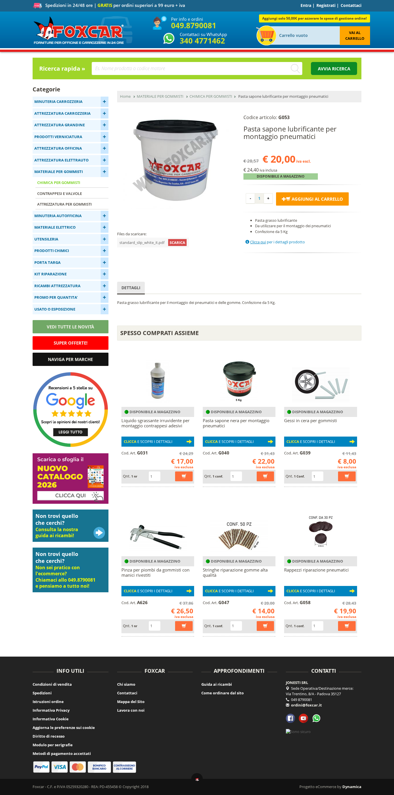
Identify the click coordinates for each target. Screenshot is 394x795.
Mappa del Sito (131, 701)
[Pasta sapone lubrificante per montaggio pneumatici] (176, 160)
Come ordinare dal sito (222, 693)
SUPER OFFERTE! (70, 343)
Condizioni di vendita (52, 684)
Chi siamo (126, 684)
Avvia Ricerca (334, 69)
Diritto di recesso (49, 736)
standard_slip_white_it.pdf (152, 242)
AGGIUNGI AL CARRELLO (316, 199)
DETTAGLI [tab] (130, 287)
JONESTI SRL (297, 682)
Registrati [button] (325, 5)
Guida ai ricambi (216, 684)
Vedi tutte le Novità (70, 327)
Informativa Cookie (51, 718)
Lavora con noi (131, 710)
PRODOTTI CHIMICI (51, 250)
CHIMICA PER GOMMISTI (58, 182)
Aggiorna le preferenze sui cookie (64, 727)
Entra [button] (306, 5)
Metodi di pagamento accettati (62, 753)
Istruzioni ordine (48, 701)
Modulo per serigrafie (53, 744)
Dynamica (351, 786)
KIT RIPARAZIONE (50, 274)
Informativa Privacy (51, 710)
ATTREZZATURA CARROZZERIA (62, 113)
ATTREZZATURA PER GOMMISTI (64, 204)
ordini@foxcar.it (306, 705)
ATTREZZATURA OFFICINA (58, 148)
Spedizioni (42, 693)
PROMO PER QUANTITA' (56, 297)
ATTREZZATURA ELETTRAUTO (61, 160)
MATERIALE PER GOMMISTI (58, 171)
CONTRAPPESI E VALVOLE (59, 193)
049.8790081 (193, 25)
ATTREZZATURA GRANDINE (59, 124)
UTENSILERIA (46, 239)
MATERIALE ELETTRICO (55, 227)
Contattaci (351, 5)
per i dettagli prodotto (277, 242)
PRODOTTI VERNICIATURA (58, 136)
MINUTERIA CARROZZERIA (58, 101)
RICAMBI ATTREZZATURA (57, 285)
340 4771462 (202, 40)
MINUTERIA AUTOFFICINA (58, 215)
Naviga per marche (70, 359)
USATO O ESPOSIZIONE (54, 309)
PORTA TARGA (47, 262)
